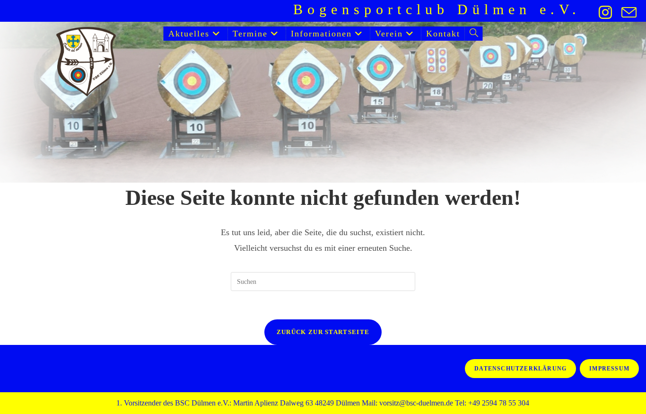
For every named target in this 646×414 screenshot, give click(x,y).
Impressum (609, 368)
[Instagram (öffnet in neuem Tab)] (605, 12)
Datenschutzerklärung (520, 368)
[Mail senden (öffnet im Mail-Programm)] (627, 12)
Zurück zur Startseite (323, 331)
